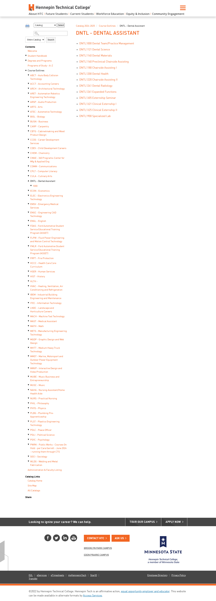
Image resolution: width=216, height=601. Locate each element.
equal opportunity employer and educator (145, 591)
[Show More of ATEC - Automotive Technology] (29, 111)
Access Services (92, 595)
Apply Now (173, 522)
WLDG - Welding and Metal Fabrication (44, 463)
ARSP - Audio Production (43, 102)
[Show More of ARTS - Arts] (29, 107)
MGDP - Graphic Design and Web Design (47, 341)
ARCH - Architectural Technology (47, 89)
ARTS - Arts (36, 107)
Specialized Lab (95, 116)
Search (51, 40)
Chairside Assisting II (98, 80)
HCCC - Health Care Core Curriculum (43, 265)
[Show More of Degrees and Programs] (26, 60)
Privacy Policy (178, 575)
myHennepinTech (77, 575)
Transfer (33, 579)
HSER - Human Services (42, 272)
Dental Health (94, 74)
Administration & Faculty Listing (45, 470)
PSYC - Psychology (39, 440)
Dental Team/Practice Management (106, 43)
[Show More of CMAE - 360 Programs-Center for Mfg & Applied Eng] (29, 158)
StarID (93, 575)
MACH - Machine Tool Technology (47, 316)
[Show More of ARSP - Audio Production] (29, 102)
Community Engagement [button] (168, 14)
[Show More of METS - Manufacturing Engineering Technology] (29, 331)
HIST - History (37, 276)
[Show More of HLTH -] (29, 281)
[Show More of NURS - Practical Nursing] (29, 398)
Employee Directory (157, 575)
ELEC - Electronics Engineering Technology (46, 198)
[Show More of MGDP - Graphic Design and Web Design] (29, 339)
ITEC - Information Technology (45, 303)
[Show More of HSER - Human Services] (29, 271)
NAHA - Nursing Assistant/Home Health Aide (47, 392)
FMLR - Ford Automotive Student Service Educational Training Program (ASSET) (47, 250)
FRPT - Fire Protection (42, 258)
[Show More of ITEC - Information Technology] (29, 303)
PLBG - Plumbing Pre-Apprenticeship (42, 415)
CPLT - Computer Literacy (43, 171)
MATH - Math (37, 326)
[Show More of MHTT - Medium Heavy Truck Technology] (29, 348)
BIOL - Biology (37, 117)
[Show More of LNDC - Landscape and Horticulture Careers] (29, 308)
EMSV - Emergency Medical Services (44, 206)
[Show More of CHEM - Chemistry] (29, 153)
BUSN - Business (39, 122)
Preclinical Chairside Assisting (104, 62)
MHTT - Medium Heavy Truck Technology (45, 350)
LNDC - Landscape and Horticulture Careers (42, 310)
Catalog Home (35, 481)
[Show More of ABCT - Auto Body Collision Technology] (29, 75)
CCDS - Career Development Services (44, 142)
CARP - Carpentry (39, 126)
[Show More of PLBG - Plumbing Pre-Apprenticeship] (29, 413)
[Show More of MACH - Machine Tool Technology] (29, 316)
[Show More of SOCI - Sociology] (29, 456)
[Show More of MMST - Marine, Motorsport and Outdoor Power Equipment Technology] (29, 356)
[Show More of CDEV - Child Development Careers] (29, 148)
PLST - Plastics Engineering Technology (45, 423)
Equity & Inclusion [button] (138, 14)
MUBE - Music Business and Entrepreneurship (44, 379)
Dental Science (94, 49)
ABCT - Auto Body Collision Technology (44, 77)
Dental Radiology (95, 86)
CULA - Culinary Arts (41, 176)
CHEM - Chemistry (39, 153)
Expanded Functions (97, 92)
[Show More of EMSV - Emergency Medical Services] (29, 204)
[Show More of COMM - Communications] (29, 166)
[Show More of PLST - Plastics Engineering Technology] (29, 421)
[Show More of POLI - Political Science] (29, 434)
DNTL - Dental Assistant (42, 181)
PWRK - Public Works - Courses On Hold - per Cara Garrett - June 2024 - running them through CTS (48, 448)
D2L (31, 575)
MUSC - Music (37, 385)
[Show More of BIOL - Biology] (29, 116)
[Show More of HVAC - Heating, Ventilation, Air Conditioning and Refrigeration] (29, 286)
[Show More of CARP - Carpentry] (29, 126)
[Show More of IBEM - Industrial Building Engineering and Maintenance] (29, 294)
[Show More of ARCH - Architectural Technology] (29, 88)
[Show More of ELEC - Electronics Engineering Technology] (29, 195)
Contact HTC (95, 538)
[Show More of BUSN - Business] (29, 121)
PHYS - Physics (38, 408)
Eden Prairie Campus (96, 555)
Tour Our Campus (142, 522)
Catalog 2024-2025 (85, 26)
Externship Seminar (97, 98)
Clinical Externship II (98, 110)
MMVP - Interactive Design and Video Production (46, 370)
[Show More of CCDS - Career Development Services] (29, 139)
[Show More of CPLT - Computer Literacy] (29, 171)
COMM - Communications (43, 166)
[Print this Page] (27, 26)
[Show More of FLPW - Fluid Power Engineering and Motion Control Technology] (29, 237)
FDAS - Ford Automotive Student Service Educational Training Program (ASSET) (47, 229)
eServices (42, 575)
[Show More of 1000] (31, 186)
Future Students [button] (57, 14)
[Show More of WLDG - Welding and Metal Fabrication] (29, 461)
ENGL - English (38, 221)
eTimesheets (57, 575)
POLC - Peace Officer (41, 430)
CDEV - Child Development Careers (48, 148)
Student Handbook (37, 56)
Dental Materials (95, 55)
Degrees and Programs (40, 61)
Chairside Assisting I (98, 68)
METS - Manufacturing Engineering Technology (48, 333)
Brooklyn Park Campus (98, 548)
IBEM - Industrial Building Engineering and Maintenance (45, 296)
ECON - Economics (40, 191)
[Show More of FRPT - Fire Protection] (29, 258)
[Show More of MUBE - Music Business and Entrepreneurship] (29, 376)
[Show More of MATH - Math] (29, 326)
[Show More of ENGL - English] (29, 221)
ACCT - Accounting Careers (44, 84)
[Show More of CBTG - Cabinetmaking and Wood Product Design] (29, 131)
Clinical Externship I (97, 104)
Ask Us (119, 538)
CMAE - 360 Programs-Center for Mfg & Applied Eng (47, 160)
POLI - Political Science (42, 435)
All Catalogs (34, 490)
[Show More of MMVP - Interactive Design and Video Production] (29, 368)
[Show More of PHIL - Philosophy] (29, 403)
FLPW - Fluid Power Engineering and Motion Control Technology (47, 240)
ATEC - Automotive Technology (46, 112)
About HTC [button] (36, 14)
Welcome (32, 51)
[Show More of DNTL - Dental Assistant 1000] (29, 181)
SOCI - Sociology (38, 457)
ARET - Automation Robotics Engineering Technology (45, 95)
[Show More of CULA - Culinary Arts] (29, 176)
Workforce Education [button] (110, 14)
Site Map (32, 486)
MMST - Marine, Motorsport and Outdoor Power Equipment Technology (46, 360)
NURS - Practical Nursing (43, 398)
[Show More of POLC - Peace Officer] (29, 430)
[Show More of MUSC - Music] (29, 385)
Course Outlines (36, 70)
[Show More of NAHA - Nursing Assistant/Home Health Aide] (29, 390)
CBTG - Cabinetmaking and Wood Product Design (47, 133)
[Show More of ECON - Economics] (29, 190)
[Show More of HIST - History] (29, 276)
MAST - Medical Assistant (43, 321)
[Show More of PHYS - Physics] (29, 408)
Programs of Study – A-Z (40, 66)
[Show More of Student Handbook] (26, 55)
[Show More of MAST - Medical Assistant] (29, 321)
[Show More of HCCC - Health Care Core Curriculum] (29, 263)
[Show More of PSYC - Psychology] (29, 439)
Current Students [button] (82, 14)
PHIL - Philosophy (39, 403)
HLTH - (34, 281)
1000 (35, 186)
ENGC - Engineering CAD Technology (43, 214)
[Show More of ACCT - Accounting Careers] (29, 83)
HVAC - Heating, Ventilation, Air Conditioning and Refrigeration (46, 288)
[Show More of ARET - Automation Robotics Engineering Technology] (29, 93)
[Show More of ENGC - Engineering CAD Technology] (29, 212)
